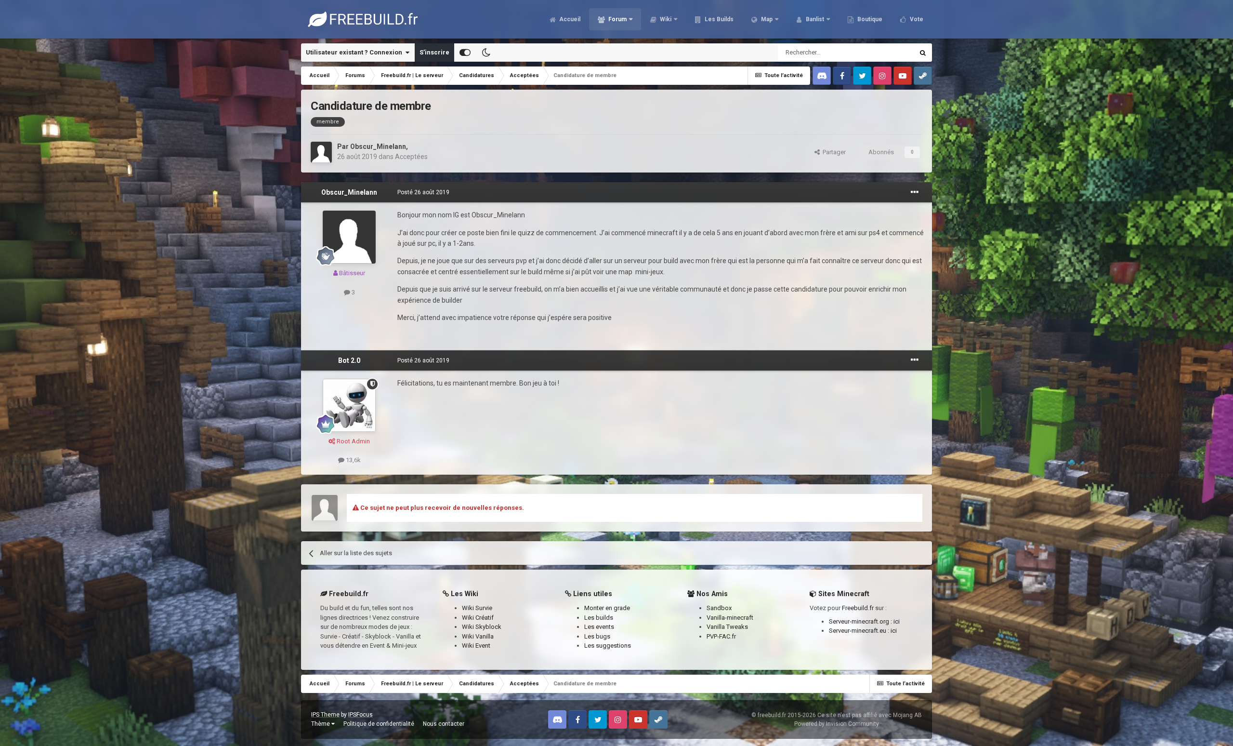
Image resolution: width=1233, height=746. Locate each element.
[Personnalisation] (465, 52)
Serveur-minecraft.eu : (860, 630)
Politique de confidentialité (378, 723)
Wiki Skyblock (481, 626)
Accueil (569, 19)
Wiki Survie (477, 608)
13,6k (352, 460)
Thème (321, 723)
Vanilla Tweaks (727, 626)
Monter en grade (607, 608)
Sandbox (719, 608)
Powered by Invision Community (836, 723)
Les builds (598, 617)
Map (766, 19)
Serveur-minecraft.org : (861, 621)
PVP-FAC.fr (721, 636)
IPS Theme (325, 714)
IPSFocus (360, 714)
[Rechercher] (923, 52)
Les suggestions (607, 645)
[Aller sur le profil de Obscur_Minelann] (321, 152)
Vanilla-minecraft (730, 617)
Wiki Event (476, 645)
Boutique (869, 19)
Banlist (814, 19)
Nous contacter (443, 723)
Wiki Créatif (478, 617)
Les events (599, 626)
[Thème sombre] (486, 52)
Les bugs (597, 636)
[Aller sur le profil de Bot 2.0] (349, 405)
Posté (423, 192)
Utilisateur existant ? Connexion (355, 52)
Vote (915, 19)
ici (896, 621)
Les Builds (718, 19)
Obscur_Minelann (378, 146)
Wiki (664, 19)
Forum (617, 19)
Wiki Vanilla (478, 636)
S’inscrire (434, 52)
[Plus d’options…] (914, 192)
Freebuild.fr (858, 608)
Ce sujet (890, 52)
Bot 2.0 (349, 360)
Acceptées (411, 156)
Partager (833, 152)
